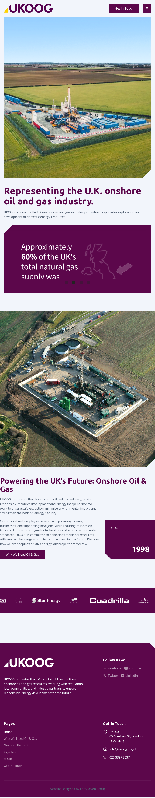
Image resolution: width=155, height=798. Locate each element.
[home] (40, 8)
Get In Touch (124, 8)
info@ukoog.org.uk (123, 749)
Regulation (11, 752)
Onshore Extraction (17, 745)
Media (8, 759)
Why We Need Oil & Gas (22, 554)
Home (8, 732)
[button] (147, 8)
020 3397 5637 (119, 757)
